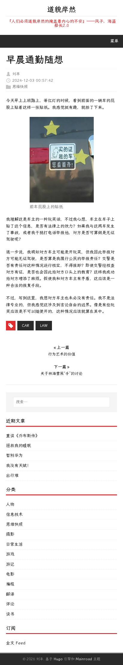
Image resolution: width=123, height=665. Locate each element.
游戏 (10, 554)
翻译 (10, 594)
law (43, 326)
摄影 (10, 534)
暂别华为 (14, 455)
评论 (10, 604)
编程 (10, 584)
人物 (10, 504)
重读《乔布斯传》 (22, 435)
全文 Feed (15, 643)
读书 (10, 614)
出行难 (12, 475)
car (25, 326)
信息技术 (14, 514)
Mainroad (84, 659)
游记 (10, 564)
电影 (10, 574)
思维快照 (20, 86)
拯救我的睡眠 (18, 445)
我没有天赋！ (18, 465)
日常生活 (14, 544)
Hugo (58, 659)
